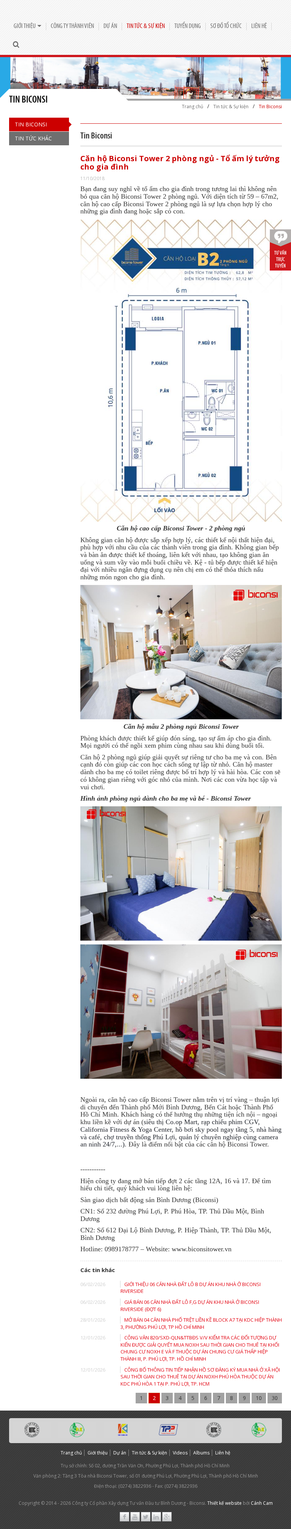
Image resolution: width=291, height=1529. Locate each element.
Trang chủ (71, 1453)
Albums (201, 1453)
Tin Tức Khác (33, 138)
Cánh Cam (262, 1503)
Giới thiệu (25, 26)
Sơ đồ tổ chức (226, 26)
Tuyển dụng (187, 26)
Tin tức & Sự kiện (146, 26)
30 (275, 1397)
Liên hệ (259, 26)
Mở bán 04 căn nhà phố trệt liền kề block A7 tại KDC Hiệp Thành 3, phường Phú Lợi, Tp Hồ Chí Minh (201, 1323)
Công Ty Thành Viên (72, 26)
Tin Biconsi (31, 124)
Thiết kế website (224, 1503)
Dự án (110, 26)
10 (259, 1397)
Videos (180, 1453)
